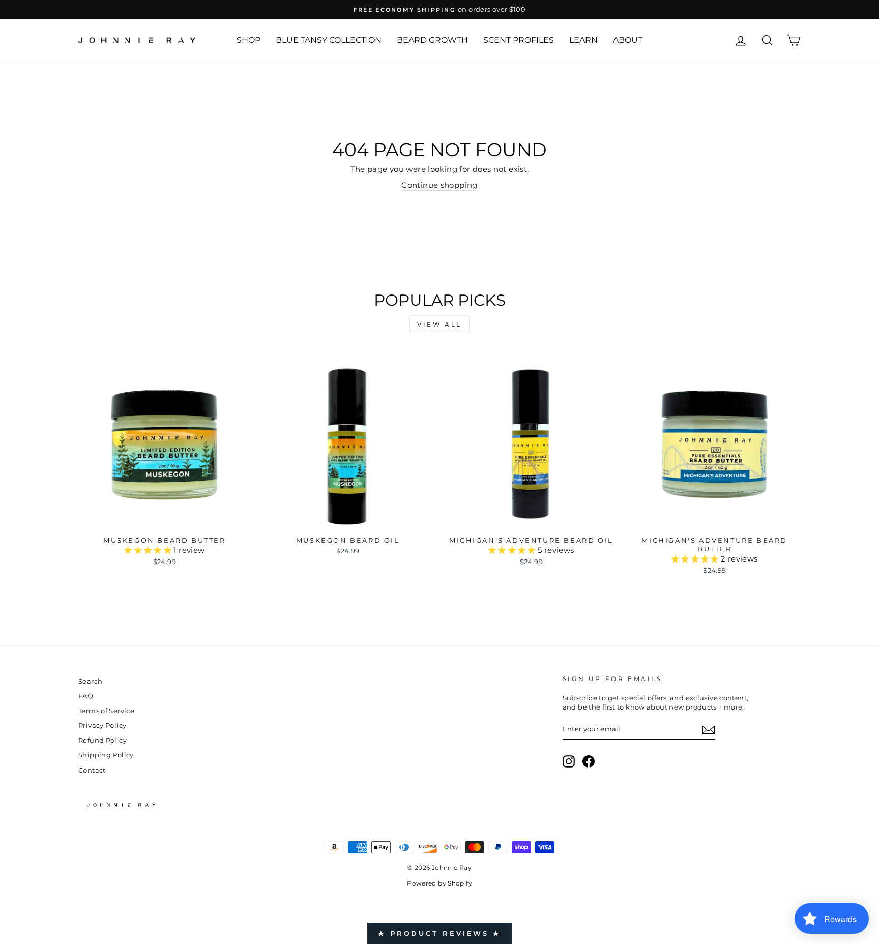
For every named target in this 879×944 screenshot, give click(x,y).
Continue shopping (439, 185)
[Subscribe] (708, 730)
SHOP (248, 40)
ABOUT (627, 40)
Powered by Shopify (439, 883)
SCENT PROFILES (518, 40)
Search (90, 681)
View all (439, 324)
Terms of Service (106, 711)
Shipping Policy (106, 755)
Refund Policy (102, 740)
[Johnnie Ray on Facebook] (588, 761)
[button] (148, 550)
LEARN (583, 40)
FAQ (85, 696)
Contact (92, 770)
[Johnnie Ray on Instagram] (569, 761)
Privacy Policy (102, 725)
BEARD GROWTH (432, 40)
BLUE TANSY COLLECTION (329, 40)
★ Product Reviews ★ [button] (439, 933)
